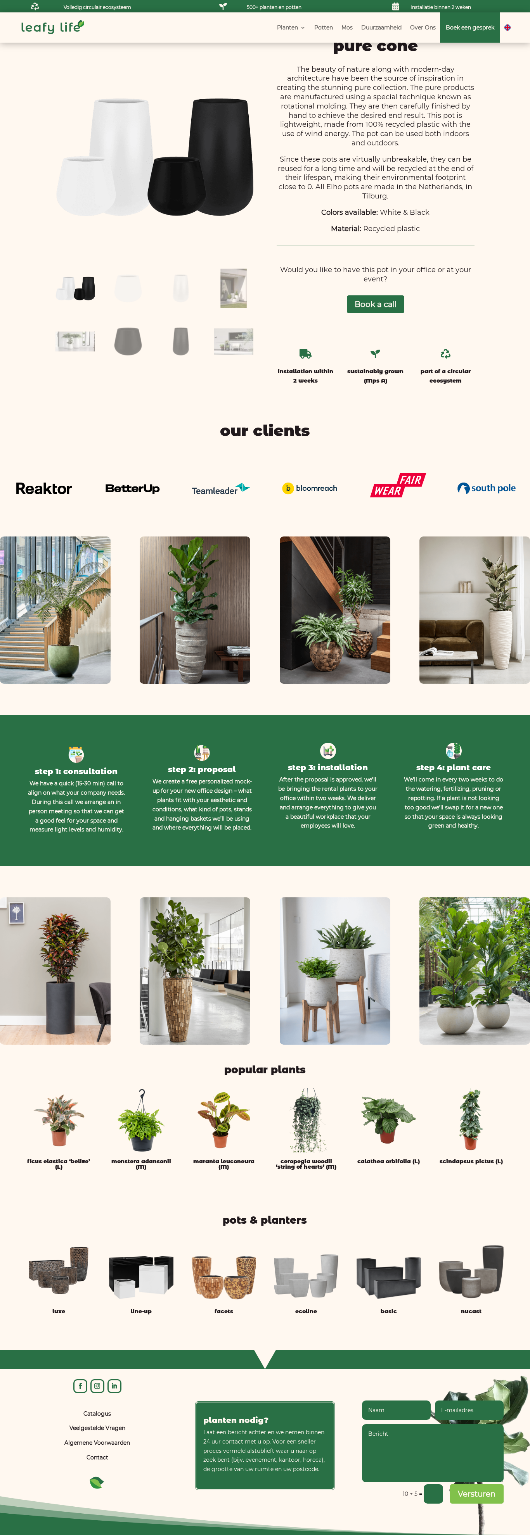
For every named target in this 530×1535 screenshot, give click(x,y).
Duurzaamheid (381, 27)
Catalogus (97, 1413)
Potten (323, 27)
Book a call (376, 304)
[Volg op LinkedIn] (114, 1386)
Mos (347, 27)
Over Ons (423, 27)
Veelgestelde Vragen (97, 1428)
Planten (287, 27)
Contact (97, 1457)
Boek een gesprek (470, 27)
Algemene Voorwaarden (97, 1442)
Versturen (477, 1494)
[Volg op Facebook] (80, 1386)
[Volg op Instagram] (97, 1386)
